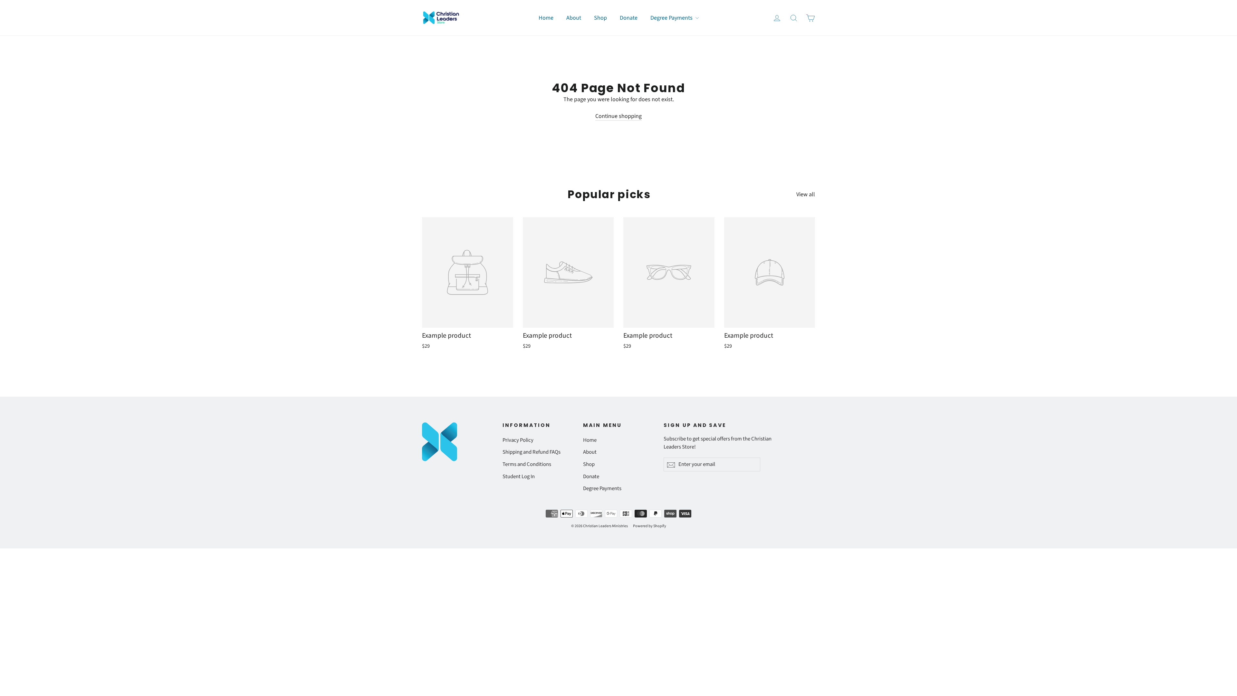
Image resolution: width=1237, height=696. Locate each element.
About (573, 18)
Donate (629, 18)
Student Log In (519, 476)
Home (546, 18)
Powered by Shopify (649, 526)
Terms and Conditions (527, 464)
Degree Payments (672, 18)
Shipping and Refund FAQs (532, 452)
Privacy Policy (518, 440)
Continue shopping (618, 116)
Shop (600, 18)
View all (805, 194)
